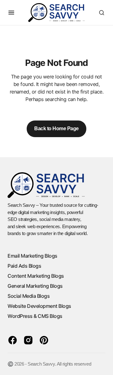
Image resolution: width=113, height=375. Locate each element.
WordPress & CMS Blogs (35, 316)
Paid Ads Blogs (24, 266)
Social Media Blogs (29, 296)
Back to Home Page (56, 128)
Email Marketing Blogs (32, 256)
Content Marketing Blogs (36, 276)
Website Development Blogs (39, 306)
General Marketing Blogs (35, 286)
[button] (11, 12)
